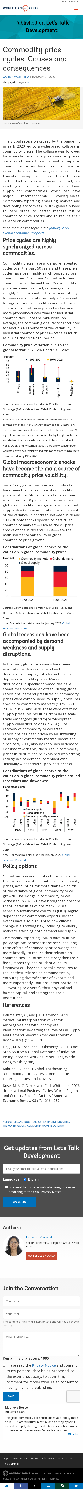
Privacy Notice (44, 1365)
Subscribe (19, 1201)
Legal (6, 1458)
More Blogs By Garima (41, 1255)
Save (11, 1396)
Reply (71, 1434)
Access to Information (43, 1458)
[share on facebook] (21, 1486)
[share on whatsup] (62, 1486)
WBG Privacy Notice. (47, 1192)
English (22, 82)
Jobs (60, 1458)
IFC (50, 1473)
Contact (70, 1458)
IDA (43, 1473)
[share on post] (35, 1486)
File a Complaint (11, 1463)
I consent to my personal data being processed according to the (42, 1189)
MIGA (58, 1473)
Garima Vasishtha (16, 76)
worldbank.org (71, 2)
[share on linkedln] (48, 1486)
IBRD (35, 1473)
